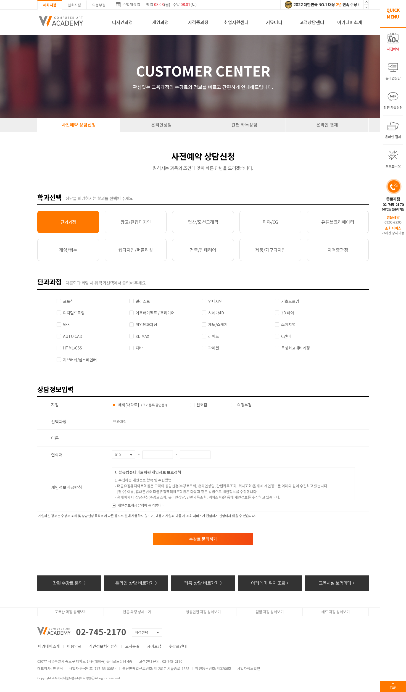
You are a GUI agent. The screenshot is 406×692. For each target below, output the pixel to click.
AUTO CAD (72, 336)
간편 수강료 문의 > (69, 583)
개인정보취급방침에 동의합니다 (141, 505)
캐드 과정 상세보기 (335, 611)
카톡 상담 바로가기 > (203, 583)
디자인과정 (122, 22)
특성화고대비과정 (295, 348)
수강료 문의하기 (203, 539)
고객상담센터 (311, 22)
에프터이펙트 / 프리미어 (155, 312)
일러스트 (143, 301)
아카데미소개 (349, 22)
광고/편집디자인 (135, 222)
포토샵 (68, 301)
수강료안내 (178, 646)
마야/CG (270, 222)
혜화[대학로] (142, 404)
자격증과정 (198, 22)
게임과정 (160, 22)
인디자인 (215, 301)
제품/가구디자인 (270, 249)
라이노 (213, 336)
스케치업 (288, 324)
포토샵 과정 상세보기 (70, 611)
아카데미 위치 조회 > (270, 583)
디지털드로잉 (74, 312)
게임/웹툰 (68, 249)
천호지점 (74, 4)
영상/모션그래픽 (203, 222)
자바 (139, 348)
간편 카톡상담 (244, 124)
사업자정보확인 (248, 668)
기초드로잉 (290, 301)
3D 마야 (287, 312)
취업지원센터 (236, 22)
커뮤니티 (274, 22)
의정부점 (99, 4)
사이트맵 (154, 646)
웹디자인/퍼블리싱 (135, 249)
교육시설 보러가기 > (337, 583)
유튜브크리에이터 (337, 222)
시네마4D (216, 312)
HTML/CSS (72, 348)
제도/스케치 (218, 324)
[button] (365, 7)
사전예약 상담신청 (79, 124)
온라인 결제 (327, 124)
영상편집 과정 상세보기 (203, 611)
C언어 (286, 336)
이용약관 (74, 646)
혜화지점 (49, 4)
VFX (66, 324)
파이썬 (213, 348)
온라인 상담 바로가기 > (136, 583)
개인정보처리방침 (103, 646)
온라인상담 (161, 124)
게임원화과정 (146, 324)
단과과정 (68, 222)
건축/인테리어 (203, 249)
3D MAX (142, 336)
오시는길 (132, 646)
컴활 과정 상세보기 (269, 611)
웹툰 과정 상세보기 (137, 611)
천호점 (201, 404)
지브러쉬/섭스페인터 (80, 359)
